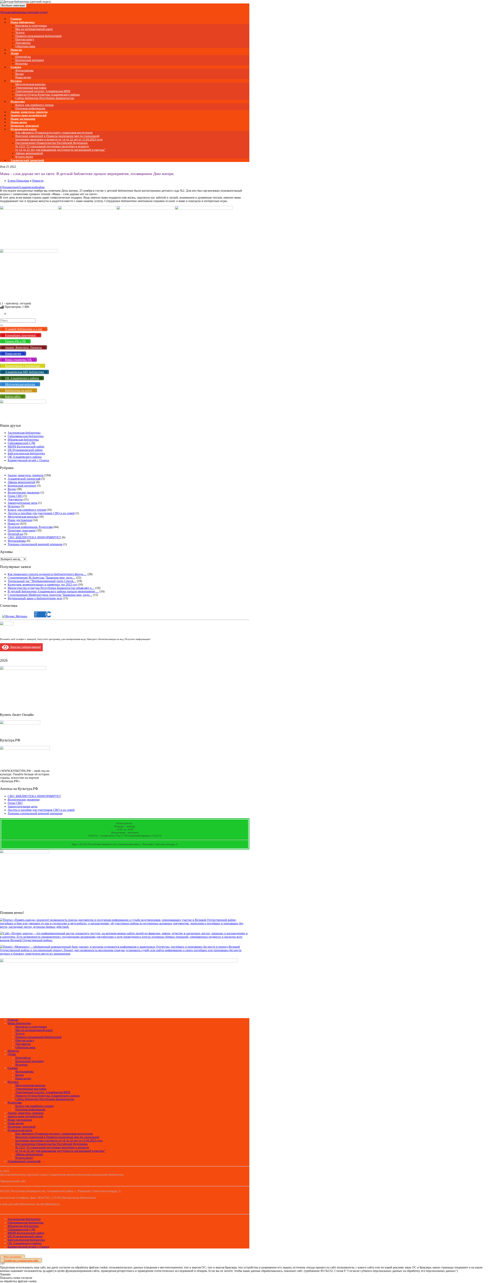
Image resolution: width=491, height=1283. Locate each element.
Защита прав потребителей (25, 1116)
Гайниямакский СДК (21, 443)
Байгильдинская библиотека (26, 453)
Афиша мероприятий (29, 153)
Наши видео (16, 1123)
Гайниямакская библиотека (26, 436)
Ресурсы (16, 80)
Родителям (18, 101)
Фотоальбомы (24, 70)
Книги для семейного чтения (34, 105)
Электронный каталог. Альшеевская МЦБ (42, 91)
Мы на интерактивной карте (34, 29)
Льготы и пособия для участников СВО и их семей (41, 513)
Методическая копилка (30, 84)
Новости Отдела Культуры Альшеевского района (47, 94)
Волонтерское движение (24, 492)
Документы (22, 42)
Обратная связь (25, 46)
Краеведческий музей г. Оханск (28, 460)
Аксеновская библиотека (24, 432)
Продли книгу (24, 39)
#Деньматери (8, 187)
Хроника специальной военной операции (35, 544)
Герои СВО (15, 496)
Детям (15, 53)
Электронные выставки (30, 87)
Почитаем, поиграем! (22, 530)
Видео (19, 74)
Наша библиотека (23, 22)
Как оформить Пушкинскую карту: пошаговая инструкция (53, 132)
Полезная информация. (30, 1109)
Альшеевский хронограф (27, 160)
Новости (38, 180)
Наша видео (23, 1078)
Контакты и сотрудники (31, 25)
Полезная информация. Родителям (30, 527)
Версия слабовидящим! (25, 647)
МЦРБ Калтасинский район (26, 446)
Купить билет (24, 1157)
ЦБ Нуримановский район (25, 450)
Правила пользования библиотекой (38, 36)
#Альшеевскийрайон (31, 187)
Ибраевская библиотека (23, 439)
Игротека (14, 506)
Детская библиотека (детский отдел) (24, 12)
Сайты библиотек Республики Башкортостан (44, 98)
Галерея (16, 67)
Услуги (20, 32)
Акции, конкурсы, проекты (26, 475)
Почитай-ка (23, 56)
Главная (13, 1019)
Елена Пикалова (18, 180)
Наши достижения (20, 520)
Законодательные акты (22, 502)
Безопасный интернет (29, 60)
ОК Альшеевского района (25, 456)
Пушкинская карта (24, 129)
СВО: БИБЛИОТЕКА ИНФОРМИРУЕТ (34, 537)
